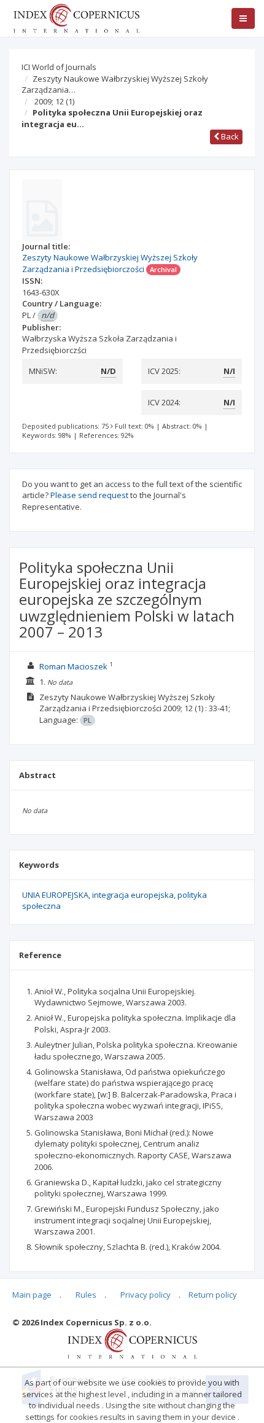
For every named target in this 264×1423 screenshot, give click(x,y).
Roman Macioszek (73, 666)
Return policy (212, 1294)
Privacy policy (145, 1294)
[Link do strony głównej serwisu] (76, 17)
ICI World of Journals (58, 66)
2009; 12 (54, 101)
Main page (32, 1294)
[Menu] (243, 18)
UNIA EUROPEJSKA (55, 894)
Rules (86, 1294)
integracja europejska (133, 894)
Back (229, 136)
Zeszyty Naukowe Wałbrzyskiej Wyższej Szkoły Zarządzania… (114, 84)
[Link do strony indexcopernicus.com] (132, 1343)
